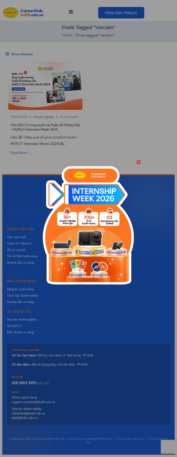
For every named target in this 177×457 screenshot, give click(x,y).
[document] (88, 228)
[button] (138, 162)
